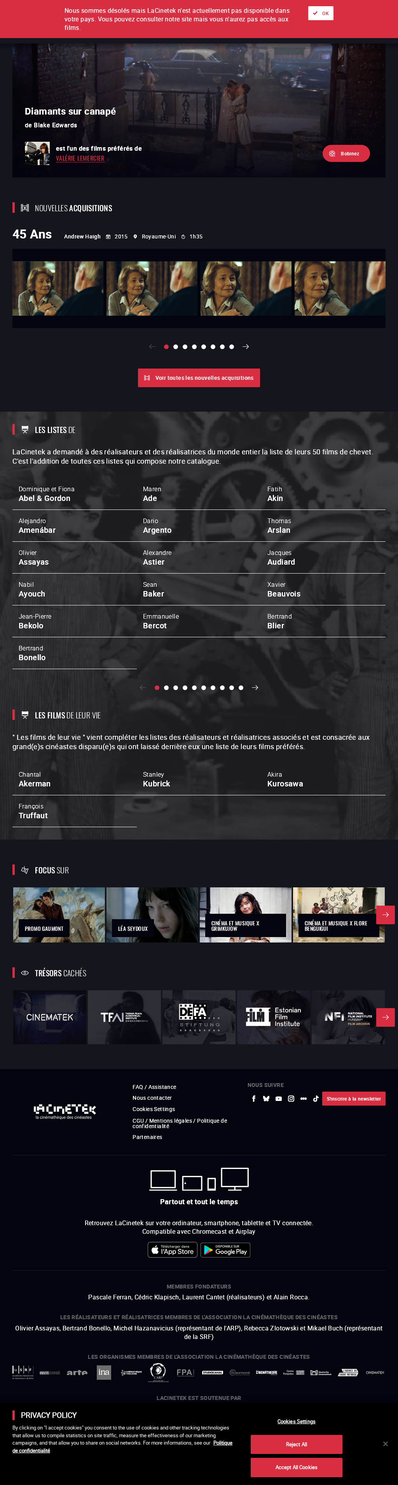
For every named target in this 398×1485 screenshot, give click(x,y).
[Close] (385, 1443)
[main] (199, 1444)
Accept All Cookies (297, 1467)
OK (325, 13)
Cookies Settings (297, 1421)
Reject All (296, 1444)
